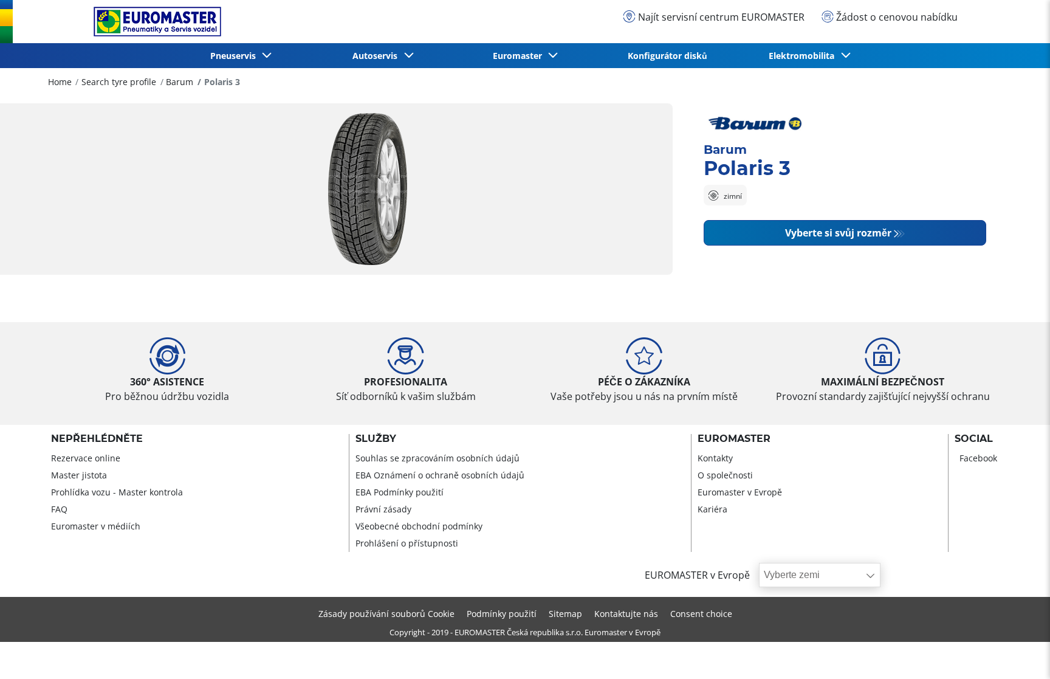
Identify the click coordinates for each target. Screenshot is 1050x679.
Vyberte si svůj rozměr (838, 233)
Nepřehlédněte (97, 439)
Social (974, 439)
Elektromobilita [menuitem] (804, 55)
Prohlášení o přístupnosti (406, 543)
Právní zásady (383, 509)
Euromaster (734, 439)
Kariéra (712, 509)
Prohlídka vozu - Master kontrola (117, 492)
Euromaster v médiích (95, 526)
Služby (375, 439)
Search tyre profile (118, 82)
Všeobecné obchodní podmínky (418, 526)
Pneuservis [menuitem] (235, 55)
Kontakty (715, 458)
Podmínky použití (502, 613)
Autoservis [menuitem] (377, 55)
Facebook (978, 458)
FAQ (59, 509)
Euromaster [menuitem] (520, 55)
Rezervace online (85, 458)
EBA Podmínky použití (399, 492)
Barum (179, 82)
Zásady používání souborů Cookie (386, 613)
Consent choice (701, 613)
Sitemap (565, 613)
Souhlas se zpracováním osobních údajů (437, 458)
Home (60, 82)
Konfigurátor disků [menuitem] (667, 55)
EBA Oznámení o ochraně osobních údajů (439, 475)
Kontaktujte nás (626, 613)
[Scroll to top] (1018, 653)
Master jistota (79, 475)
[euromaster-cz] (154, 21)
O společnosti (725, 475)
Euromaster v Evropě (740, 492)
